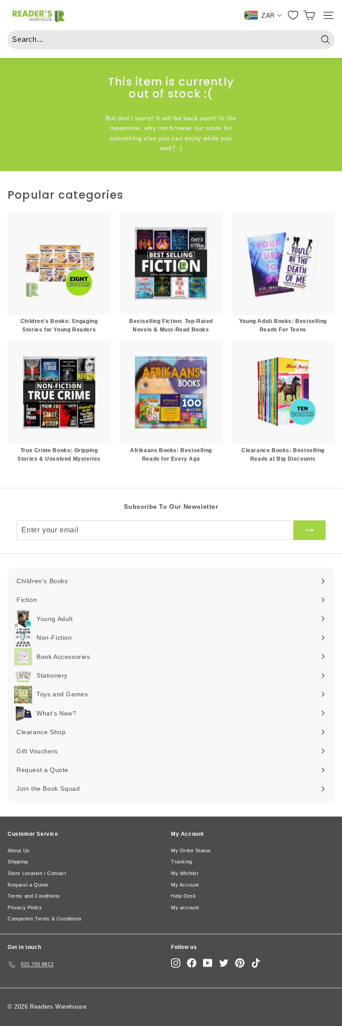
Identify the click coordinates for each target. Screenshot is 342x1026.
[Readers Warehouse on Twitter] (223, 963)
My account (185, 907)
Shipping (18, 861)
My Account (185, 884)
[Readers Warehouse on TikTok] (256, 963)
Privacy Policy (25, 907)
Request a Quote (28, 884)
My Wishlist (185, 873)
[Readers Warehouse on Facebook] (191, 963)
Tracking (181, 861)
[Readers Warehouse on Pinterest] (239, 963)
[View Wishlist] (293, 15)
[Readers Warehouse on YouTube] (207, 963)
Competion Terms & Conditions (45, 918)
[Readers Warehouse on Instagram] (175, 963)
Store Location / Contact (37, 873)
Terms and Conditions (34, 896)
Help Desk (183, 896)
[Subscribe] (309, 530)
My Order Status (191, 850)
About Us (19, 850)
